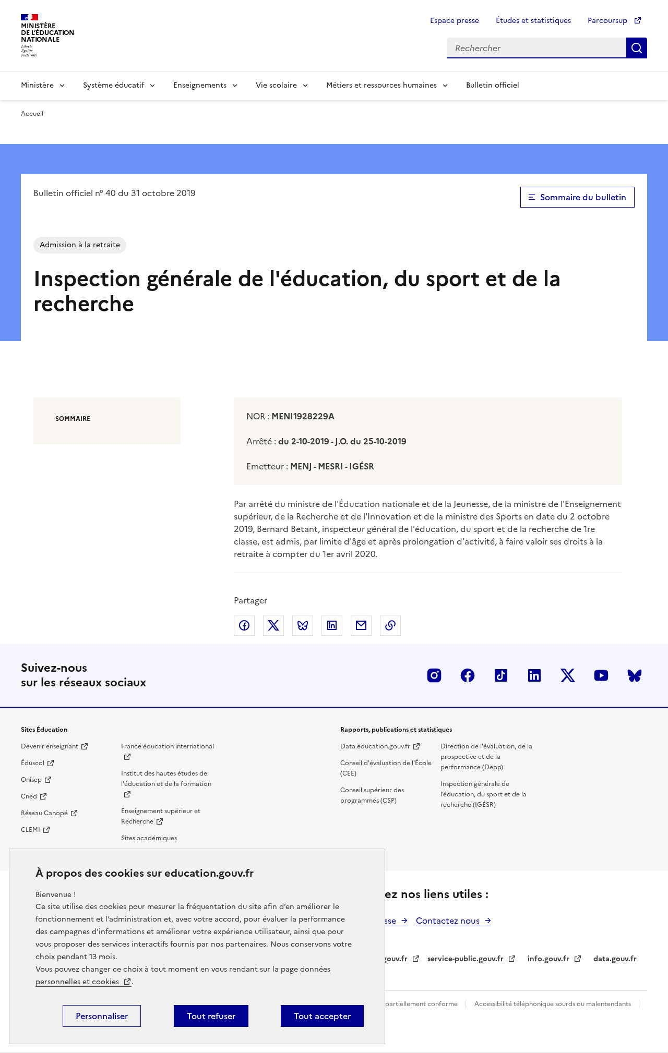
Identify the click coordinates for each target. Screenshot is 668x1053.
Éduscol (32, 763)
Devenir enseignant (49, 746)
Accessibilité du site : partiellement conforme (390, 1004)
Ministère (37, 85)
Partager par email (361, 625)
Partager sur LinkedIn (331, 625)
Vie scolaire (276, 85)
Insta (434, 675)
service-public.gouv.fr (465, 958)
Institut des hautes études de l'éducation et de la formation (166, 779)
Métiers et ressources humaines (381, 85)
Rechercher (636, 48)
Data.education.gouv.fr (375, 746)
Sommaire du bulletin (583, 197)
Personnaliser (102, 1016)
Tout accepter (322, 1016)
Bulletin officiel (492, 85)
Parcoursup (608, 20)
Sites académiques (149, 838)
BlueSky (634, 675)
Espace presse (454, 20)
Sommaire (72, 418)
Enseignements (199, 85)
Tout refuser (211, 1016)
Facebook (467, 675)
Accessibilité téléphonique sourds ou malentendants (553, 1004)
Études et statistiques (533, 20)
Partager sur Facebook (244, 625)
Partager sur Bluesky (302, 625)
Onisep (31, 779)
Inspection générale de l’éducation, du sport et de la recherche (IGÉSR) (483, 794)
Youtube (601, 675)
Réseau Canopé (44, 813)
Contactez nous (448, 920)
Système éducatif (113, 85)
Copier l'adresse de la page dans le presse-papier (390, 625)
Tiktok (501, 675)
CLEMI (30, 829)
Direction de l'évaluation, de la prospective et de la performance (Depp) (486, 757)
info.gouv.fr (548, 958)
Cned (29, 796)
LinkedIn (534, 675)
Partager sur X (273, 625)
